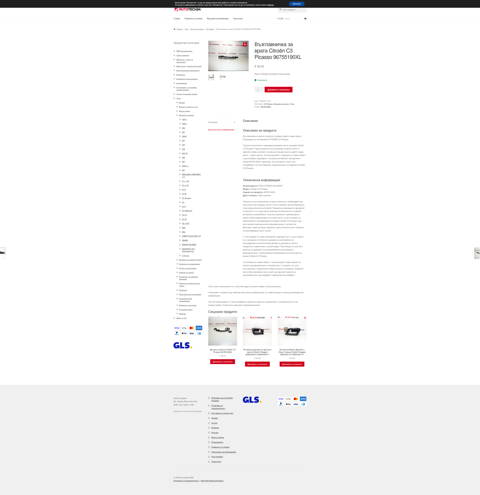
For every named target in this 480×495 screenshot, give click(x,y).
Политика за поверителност (218, 407)
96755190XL (266, 106)
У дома (177, 18)
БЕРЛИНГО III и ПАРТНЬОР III (188, 250)
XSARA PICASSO (189, 244)
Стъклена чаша (185, 309)
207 (183, 132)
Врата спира (184, 111)
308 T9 (185, 153)
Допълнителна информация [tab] (221, 129)
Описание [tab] (213, 122)
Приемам (297, 4)
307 (183, 145)
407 (183, 161)
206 (183, 128)
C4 (183, 202)
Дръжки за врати (197, 29)
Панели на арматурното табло (189, 284)
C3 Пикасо (210, 29)
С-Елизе (185, 255)
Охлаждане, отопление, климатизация (186, 88)
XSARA (185, 240)
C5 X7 (184, 219)
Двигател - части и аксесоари (184, 60)
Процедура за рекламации (223, 451)
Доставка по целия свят (222, 413)
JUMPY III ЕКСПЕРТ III (191, 236)
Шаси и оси (181, 318)
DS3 (183, 227)
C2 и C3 (185, 185)
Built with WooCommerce (212, 480)
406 (183, 157)
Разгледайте (217, 456)
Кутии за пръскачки (187, 268)
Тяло (186, 29)
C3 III (184, 194)
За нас (214, 422)
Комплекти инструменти (187, 79)
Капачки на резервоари (189, 264)
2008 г (184, 123)
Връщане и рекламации (218, 18)
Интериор (180, 74)
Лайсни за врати (186, 272)
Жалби (214, 418)
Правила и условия (193, 18)
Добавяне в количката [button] (222, 361)
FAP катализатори (184, 51)
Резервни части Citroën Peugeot (222, 399)
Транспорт (238, 18)
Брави (182, 102)
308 (183, 149)
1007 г (184, 119)
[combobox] (292, 10)
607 (183, 170)
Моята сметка (217, 437)
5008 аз (185, 166)
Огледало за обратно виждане (188, 277)
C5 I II (184, 215)
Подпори (183, 290)
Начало (179, 29)
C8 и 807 (185, 223)
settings (270, 5)
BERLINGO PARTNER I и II (191, 175)
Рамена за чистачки (187, 305)
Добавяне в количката (279, 89)
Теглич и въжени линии (186, 94)
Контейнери (181, 83)
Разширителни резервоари (185, 299)
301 (183, 140)
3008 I (184, 136)
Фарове (182, 313)
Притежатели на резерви (190, 294)
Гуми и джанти (182, 55)
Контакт (214, 432)
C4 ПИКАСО (187, 210)
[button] (245, 45)
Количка (215, 427)
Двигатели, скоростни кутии (189, 66)
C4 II (184, 206)
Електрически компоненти (188, 70)
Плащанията (217, 442)
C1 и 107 (185, 181)
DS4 (183, 232)
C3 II (184, 189)
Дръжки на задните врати (190, 259)
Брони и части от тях (188, 107)
